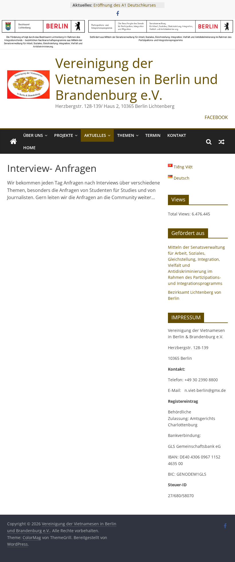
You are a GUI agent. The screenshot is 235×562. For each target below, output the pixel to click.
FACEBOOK (216, 117)
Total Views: (180, 214)
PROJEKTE (63, 135)
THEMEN (125, 135)
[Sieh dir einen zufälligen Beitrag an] (221, 142)
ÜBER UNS (33, 135)
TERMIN (152, 135)
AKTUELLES (95, 135)
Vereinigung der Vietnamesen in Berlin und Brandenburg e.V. (136, 78)
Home (29, 147)
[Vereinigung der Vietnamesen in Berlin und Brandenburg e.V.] (13, 142)
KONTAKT (176, 135)
